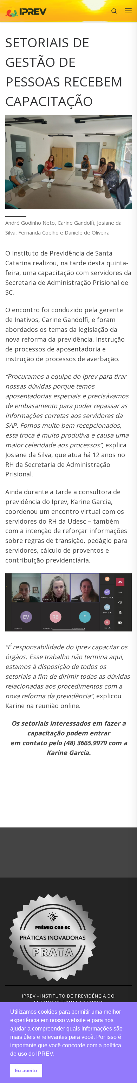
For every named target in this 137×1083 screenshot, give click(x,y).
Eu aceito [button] (26, 1070)
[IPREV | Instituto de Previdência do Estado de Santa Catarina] (26, 10)
